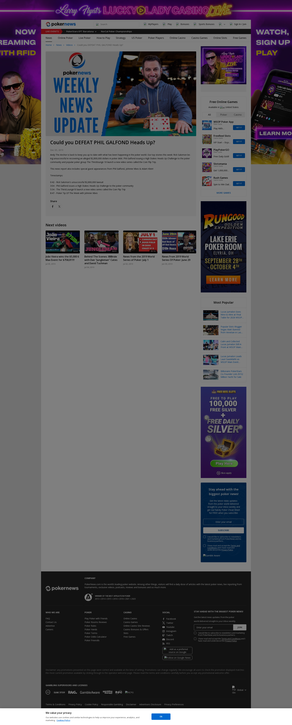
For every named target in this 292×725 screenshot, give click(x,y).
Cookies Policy (63, 720)
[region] (146, 716)
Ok (161, 716)
